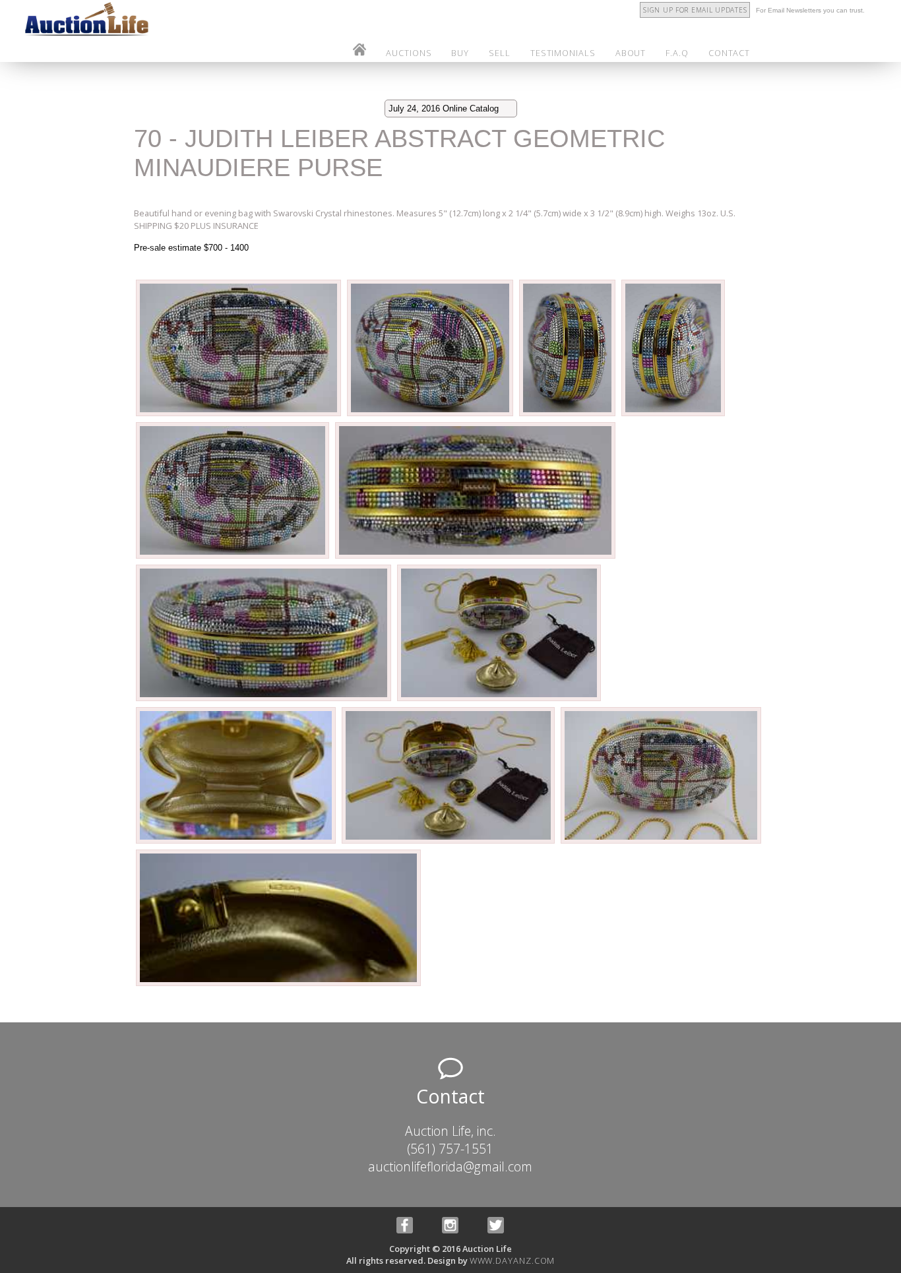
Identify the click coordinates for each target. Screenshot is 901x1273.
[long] (239, 414)
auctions (408, 53)
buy (460, 53)
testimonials (563, 53)
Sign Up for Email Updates (695, 10)
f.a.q (677, 53)
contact (729, 53)
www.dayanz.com (512, 1260)
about (630, 53)
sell (500, 53)
